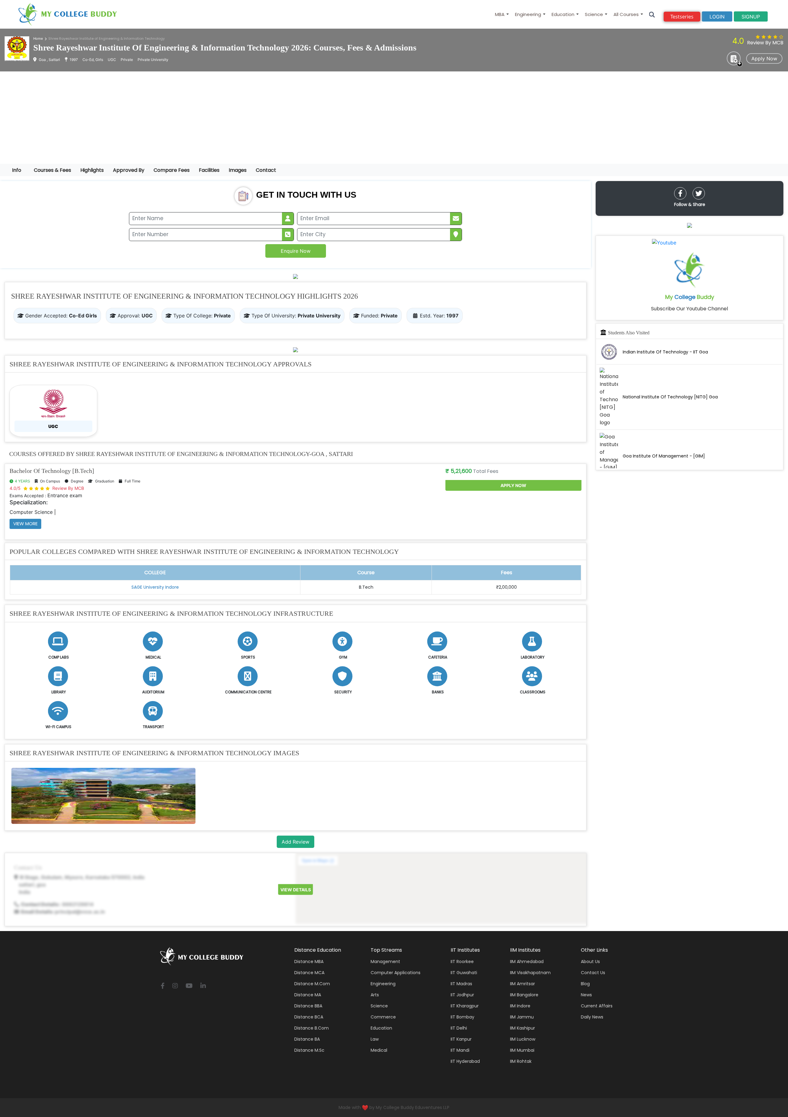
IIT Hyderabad (465, 1061)
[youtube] (189, 986)
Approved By (128, 170)
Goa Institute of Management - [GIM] (664, 456)
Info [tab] (16, 170)
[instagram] (175, 986)
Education (563, 14)
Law (375, 1039)
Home (38, 38)
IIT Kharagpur (465, 1006)
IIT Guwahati (464, 973)
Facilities (209, 170)
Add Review (295, 842)
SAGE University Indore (155, 587)
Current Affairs (597, 1006)
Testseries (682, 16)
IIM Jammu (522, 1017)
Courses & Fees (52, 170)
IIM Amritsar (522, 984)
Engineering (528, 14)
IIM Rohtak (521, 1061)
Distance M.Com (312, 984)
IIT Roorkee (462, 961)
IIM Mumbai (522, 1050)
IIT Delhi (459, 1028)
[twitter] (699, 193)
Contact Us (593, 973)
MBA (500, 14)
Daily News (592, 1017)
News (586, 995)
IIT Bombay (462, 1017)
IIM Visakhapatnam (530, 973)
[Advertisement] (394, 118)
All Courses (626, 14)
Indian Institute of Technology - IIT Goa (665, 352)
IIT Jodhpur (462, 995)
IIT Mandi (460, 1050)
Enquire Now (296, 251)
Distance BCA (308, 1017)
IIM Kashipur (522, 1028)
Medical (379, 1050)
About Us (590, 961)
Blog (585, 984)
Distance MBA (309, 961)
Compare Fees (172, 170)
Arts (375, 995)
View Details (295, 889)
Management (385, 961)
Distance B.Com (311, 1028)
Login (717, 17)
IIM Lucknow (522, 1039)
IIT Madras (461, 984)
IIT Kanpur (461, 1039)
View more (25, 523)
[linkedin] (203, 986)
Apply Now (764, 58)
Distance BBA (308, 1006)
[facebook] (680, 193)
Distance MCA (309, 973)
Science (594, 14)
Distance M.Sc (309, 1050)
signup (751, 17)
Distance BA (307, 1039)
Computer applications (395, 973)
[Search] (652, 14)
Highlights (92, 170)
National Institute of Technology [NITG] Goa (670, 397)
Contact (266, 170)
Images (238, 170)
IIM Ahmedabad (527, 961)
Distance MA (307, 995)
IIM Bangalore (524, 995)
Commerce (383, 1017)
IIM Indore (520, 1006)
